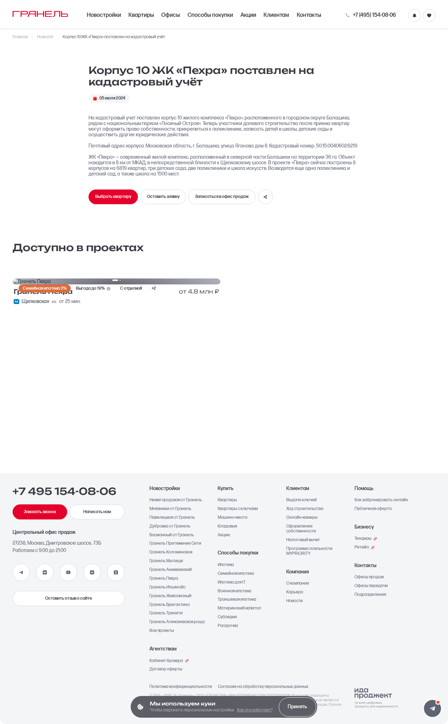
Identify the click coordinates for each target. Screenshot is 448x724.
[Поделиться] (265, 197)
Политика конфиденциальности (180, 686)
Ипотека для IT (232, 582)
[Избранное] (429, 15)
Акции (248, 15)
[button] (432, 708)
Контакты (309, 15)
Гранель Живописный (170, 596)
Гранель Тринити (166, 613)
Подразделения (370, 594)
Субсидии (227, 617)
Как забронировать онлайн (381, 500)
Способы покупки (210, 15)
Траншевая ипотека (237, 599)
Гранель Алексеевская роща (177, 622)
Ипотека (226, 565)
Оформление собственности (301, 529)
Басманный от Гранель (171, 535)
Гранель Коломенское (170, 552)
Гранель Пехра (163, 578)
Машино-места (232, 517)
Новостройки (104, 15)
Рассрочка (228, 625)
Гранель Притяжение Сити (175, 543)
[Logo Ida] (376, 698)
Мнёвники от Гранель (170, 508)
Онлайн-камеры (301, 517)
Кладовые (227, 526)
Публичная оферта (373, 508)
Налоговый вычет (303, 540)
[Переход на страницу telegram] (21, 572)
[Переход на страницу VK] (45, 572)
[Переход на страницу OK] (116, 572)
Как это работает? (255, 710)
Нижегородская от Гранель (175, 500)
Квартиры (141, 15)
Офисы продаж (369, 577)
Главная (20, 37)
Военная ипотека (234, 591)
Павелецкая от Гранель (172, 517)
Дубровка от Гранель (169, 526)
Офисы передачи (371, 586)
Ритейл (362, 547)
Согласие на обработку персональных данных (263, 686)
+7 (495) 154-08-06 (374, 15)
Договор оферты (165, 669)
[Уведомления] (414, 15)
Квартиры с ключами (238, 508)
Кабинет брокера (166, 661)
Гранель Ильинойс (167, 587)
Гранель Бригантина (169, 604)
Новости (45, 37)
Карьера (294, 592)
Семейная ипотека (236, 573)
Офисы (170, 15)
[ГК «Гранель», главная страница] (40, 14)
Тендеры (363, 538)
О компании (297, 583)
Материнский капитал (239, 608)
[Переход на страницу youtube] (68, 572)
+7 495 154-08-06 (65, 491)
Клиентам (276, 15)
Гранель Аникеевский (170, 569)
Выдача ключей (301, 500)
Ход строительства (304, 508)
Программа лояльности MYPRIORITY (309, 551)
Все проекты (161, 630)
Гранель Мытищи (166, 561)
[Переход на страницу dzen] (92, 572)
